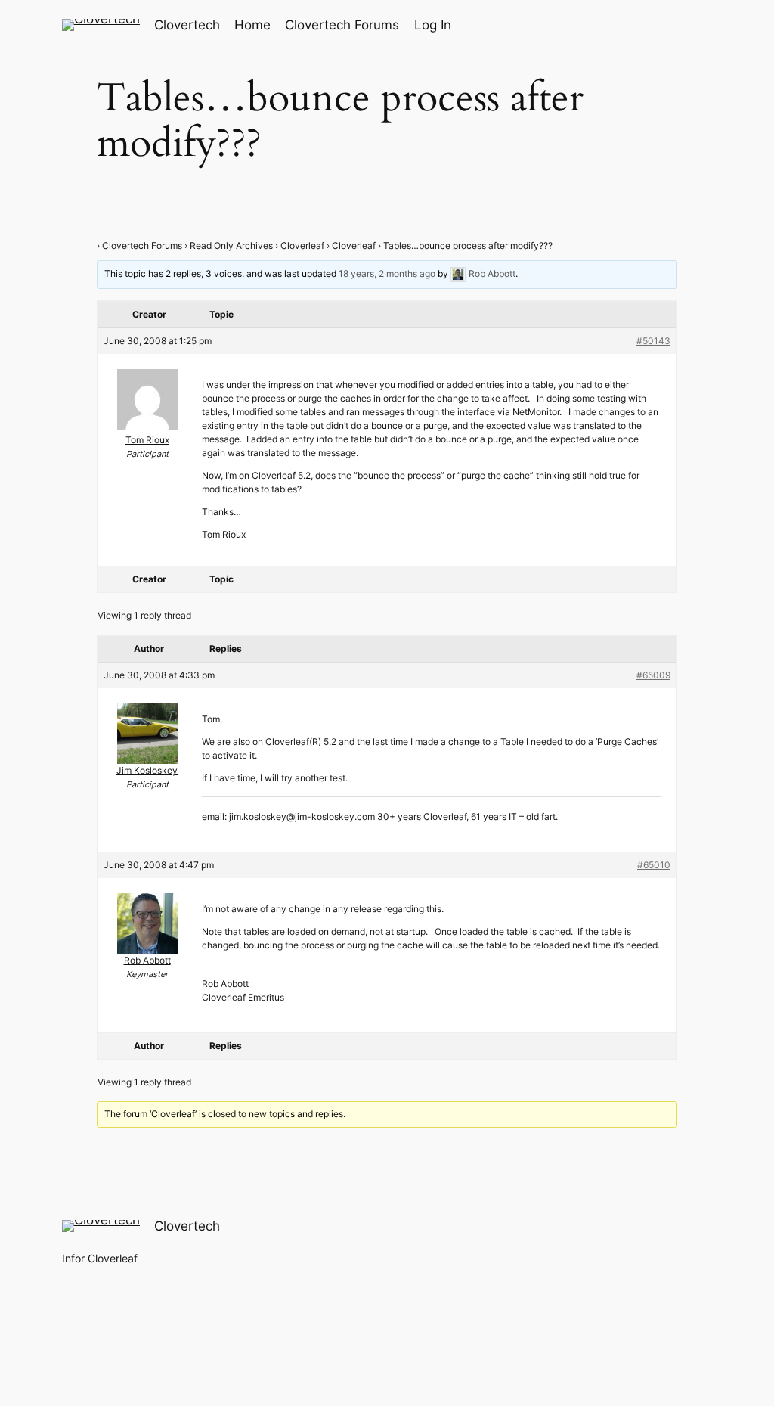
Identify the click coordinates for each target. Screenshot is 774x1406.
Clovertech (187, 25)
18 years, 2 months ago (387, 274)
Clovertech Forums (142, 245)
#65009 (653, 675)
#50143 (653, 340)
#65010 (653, 865)
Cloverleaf (302, 245)
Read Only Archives (231, 245)
